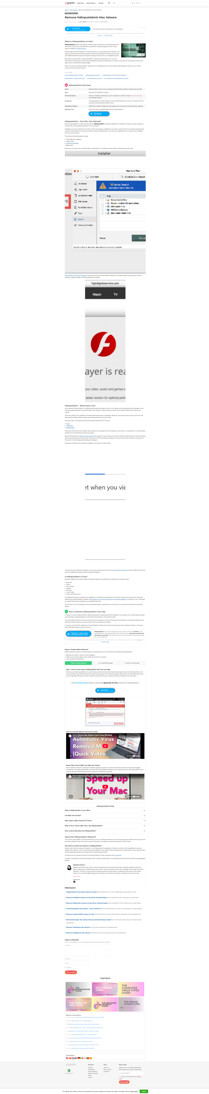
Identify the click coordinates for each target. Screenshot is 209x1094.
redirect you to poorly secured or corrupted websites (109, 599)
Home (67, 10)
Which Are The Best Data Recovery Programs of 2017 (90, 1017)
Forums (90, 1077)
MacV (68, 424)
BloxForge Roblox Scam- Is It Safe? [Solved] (85, 1034)
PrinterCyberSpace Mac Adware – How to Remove (83, 908)
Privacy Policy (108, 35)
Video (89, 1075)
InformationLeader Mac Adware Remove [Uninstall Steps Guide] (88, 920)
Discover (91, 1064)
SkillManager (70, 427)
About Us (106, 1067)
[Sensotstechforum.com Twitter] (132, 3)
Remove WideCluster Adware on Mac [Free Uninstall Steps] (86, 903)
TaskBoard (69, 426)
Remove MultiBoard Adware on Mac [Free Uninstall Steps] (86, 897)
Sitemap (90, 1067)
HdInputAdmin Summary (93, 75)
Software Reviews (93, 1073)
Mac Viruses (73, 10)
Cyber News (80, 3)
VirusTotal (118, 855)
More (105, 1064)
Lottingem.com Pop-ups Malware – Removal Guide (84, 1044)
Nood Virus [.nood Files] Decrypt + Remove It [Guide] (84, 1031)
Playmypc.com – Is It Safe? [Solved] (82, 1020)
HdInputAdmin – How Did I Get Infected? (114, 75)
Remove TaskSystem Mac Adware (78, 927)
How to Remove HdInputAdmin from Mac (116, 78)
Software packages (72, 143)
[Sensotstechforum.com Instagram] (139, 3)
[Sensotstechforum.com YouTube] (137, 3)
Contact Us (107, 1071)
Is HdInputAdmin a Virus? (94, 78)
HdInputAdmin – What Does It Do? (75, 78)
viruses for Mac (81, 48)
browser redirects (136, 95)
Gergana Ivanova (72, 22)
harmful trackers (121, 570)
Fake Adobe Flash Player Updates (76, 275)
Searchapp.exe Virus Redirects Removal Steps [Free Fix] (86, 1038)
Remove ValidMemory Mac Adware (78, 933)
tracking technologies (86, 436)
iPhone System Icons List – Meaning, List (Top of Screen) (84, 1024)
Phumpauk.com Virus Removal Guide (82, 1041)
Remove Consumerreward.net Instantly (84, 1048)
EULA (99, 35)
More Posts (76, 876)
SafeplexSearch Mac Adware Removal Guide (81, 892)
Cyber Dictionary (92, 1071)
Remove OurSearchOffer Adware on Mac (80, 914)
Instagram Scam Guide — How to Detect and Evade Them (87, 1027)
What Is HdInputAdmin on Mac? (74, 75)
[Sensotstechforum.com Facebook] (134, 3)
